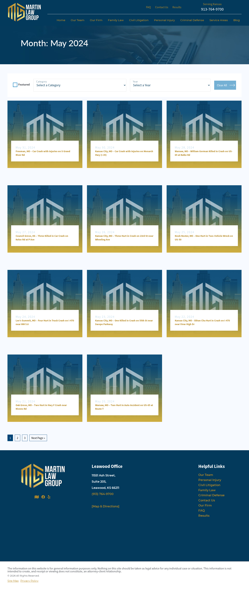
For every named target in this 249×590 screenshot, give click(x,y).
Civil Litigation (139, 20)
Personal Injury (164, 20)
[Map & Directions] (105, 506)
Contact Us (161, 7)
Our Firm (96, 20)
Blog (236, 20)
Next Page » (38, 438)
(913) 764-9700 (103, 494)
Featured (24, 84)
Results (176, 7)
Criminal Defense (192, 20)
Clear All (222, 85)
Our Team (77, 20)
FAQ (148, 7)
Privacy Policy (29, 581)
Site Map (13, 581)
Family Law (116, 20)
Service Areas (218, 20)
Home (61, 20)
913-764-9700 (212, 9)
